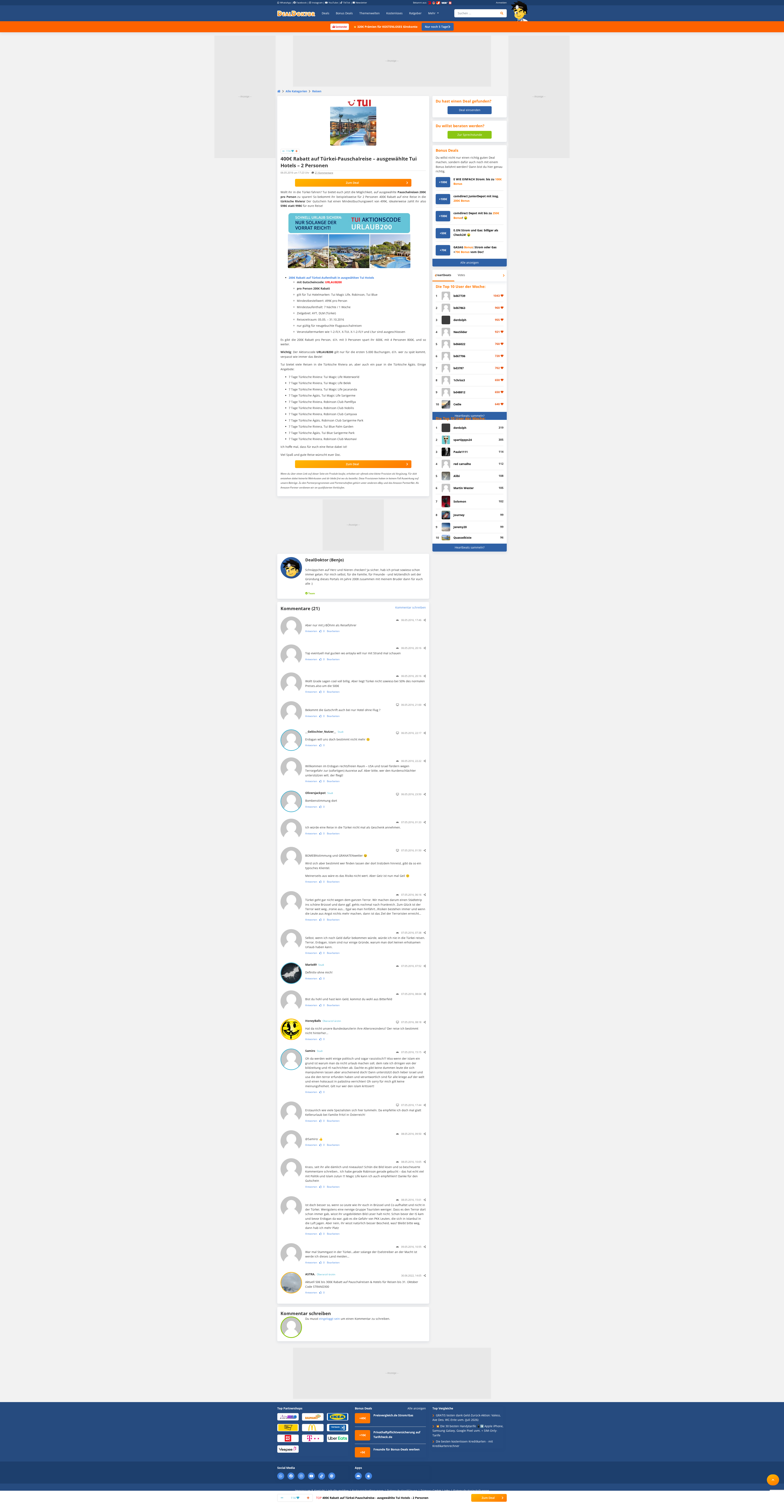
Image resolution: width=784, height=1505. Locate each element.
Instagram (317, 2)
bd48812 (459, 392)
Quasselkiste (462, 538)
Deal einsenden (469, 110)
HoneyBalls (323, 1021)
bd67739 (459, 296)
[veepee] (288, 1448)
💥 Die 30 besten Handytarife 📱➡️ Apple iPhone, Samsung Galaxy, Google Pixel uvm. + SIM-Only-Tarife (467, 1430)
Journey (458, 515)
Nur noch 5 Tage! (437, 27)
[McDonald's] (312, 1427)
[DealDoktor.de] (296, 13)
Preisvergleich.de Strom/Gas (393, 1415)
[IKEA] (337, 1416)
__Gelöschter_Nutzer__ (324, 732)
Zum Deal (352, 183)
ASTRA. (320, 1274)
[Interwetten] (288, 1427)
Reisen (316, 91)
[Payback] (337, 1427)
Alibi (456, 476)
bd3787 (458, 368)
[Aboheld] (288, 1416)
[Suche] (502, 13)
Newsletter (361, 2)
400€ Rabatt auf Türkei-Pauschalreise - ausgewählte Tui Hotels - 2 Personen (372, 1498)
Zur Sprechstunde (469, 135)
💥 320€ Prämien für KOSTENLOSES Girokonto (385, 27)
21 (324, 172)
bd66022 (459, 344)
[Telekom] (312, 1438)
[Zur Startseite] (520, 11)
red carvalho (462, 464)
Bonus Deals (344, 13)
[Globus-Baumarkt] (312, 1416)
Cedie (457, 404)
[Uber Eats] (337, 1438)
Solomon (459, 501)
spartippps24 (462, 440)
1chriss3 (459, 380)
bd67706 (459, 356)
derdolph (459, 320)
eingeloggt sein (329, 1319)
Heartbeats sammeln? (469, 416)
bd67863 (459, 308)
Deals (325, 13)
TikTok (346, 2)
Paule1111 (460, 452)
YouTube (333, 2)
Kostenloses (394, 13)
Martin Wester (463, 488)
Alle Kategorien (296, 91)
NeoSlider (460, 332)
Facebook (301, 2)
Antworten (311, 631)
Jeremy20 (460, 527)
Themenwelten (369, 13)
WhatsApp (285, 2)
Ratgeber (415, 13)
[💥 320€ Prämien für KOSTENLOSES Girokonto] (339, 26)
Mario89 (314, 965)
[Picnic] (288, 1438)
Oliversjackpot (319, 793)
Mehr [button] (432, 13)
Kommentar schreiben (410, 607)
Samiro (314, 1051)
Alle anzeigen (469, 262)
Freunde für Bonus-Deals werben (396, 1449)
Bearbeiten (333, 631)
